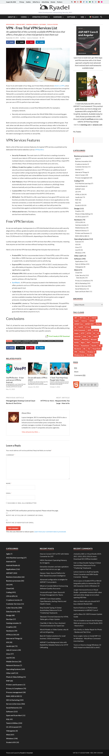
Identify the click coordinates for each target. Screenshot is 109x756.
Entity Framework (79, 330)
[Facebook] (83, 2)
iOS (76, 244)
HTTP (82, 333)
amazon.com (97, 125)
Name (9, 483)
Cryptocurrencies (81, 164)
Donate (53, 2)
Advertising (45, 2)
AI (88, 318)
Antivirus (84, 321)
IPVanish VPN (41, 341)
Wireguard (33, 343)
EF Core (87, 327)
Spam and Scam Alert (82, 291)
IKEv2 (34, 341)
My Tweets (77, 132)
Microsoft (94, 339)
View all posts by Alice (31, 432)
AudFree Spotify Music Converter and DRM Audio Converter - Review (86, 574)
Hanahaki (30, 753)
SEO (100, 346)
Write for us (36, 2)
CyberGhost (17, 341)
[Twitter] (72, 2)
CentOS (80, 327)
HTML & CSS (79, 194)
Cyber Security (20, 24)
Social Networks (80, 289)
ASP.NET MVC (89, 324)
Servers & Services (32, 24)
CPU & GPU (79, 222)
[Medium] (89, 2)
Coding (24, 17)
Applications (10, 24)
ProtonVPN (11, 343)
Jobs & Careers (80, 175)
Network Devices (81, 230)
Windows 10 (91, 352)
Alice (23, 38)
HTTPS (89, 333)
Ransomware (85, 346)
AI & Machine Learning (82, 183)
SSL (84, 349)
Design (76, 208)
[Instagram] (95, 2)
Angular (76, 321)
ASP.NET (78, 189)
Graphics (78, 211)
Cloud (77, 272)
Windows (78, 253)
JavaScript (78, 197)
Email (9, 493)
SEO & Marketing (81, 283)
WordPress (90, 355)
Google (76, 333)
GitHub (96, 330)
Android (78, 242)
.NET (75, 318)
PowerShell (95, 342)
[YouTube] (75, 2)
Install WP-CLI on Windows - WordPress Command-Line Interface (87, 638)
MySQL (76, 342)
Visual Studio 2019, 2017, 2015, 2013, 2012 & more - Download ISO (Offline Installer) (87, 556)
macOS (77, 250)
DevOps (78, 169)
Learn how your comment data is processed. (50, 532)
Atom (76, 372)
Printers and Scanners (82, 233)
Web (82, 17)
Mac (89, 336)
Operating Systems (40, 17)
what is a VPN (59, 86)
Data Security (80, 278)
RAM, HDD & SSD (81, 236)
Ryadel (22, 753)
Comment (10, 455)
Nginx (83, 342)
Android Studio (80, 186)
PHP (76, 200)
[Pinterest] (98, 2)
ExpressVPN (27, 341)
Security (94, 346)
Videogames (79, 267)
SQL (76, 203)
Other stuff (78, 256)
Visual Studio (96, 349)
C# (76, 192)
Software (71, 17)
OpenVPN (50, 341)
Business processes (81, 156)
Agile (77, 159)
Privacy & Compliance (82, 280)
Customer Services (81, 167)
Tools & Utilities (52, 24)
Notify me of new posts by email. (20, 522)
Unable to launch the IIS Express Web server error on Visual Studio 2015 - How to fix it (88, 623)
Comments (79, 375)
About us (11, 17)
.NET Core (82, 318)
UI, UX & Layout (80, 216)
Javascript (77, 336)
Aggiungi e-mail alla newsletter (21, 503)
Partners (59, 2)
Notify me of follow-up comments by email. (25, 515)
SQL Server (77, 349)
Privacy (21, 2)
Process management (82, 178)
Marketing (85, 339)
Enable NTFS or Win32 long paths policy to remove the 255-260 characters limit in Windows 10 (87, 583)
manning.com (85, 125)
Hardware (57, 17)
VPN (17, 343)
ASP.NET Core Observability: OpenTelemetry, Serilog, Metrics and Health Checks (53, 601)
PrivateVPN (59, 341)
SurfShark (16, 282)
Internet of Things (81, 172)
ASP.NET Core (78, 324)
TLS (89, 349)
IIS (94, 333)
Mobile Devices (80, 228)
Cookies (28, 2)
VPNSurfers (39, 150)
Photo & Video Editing (82, 214)
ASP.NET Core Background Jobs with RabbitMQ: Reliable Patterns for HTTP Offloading (54, 644)
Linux (77, 247)
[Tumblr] (92, 2)
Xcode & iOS (79, 205)
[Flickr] (101, 2)
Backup (98, 324)
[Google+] (78, 2)
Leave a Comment (32, 38)
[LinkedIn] (86, 2)
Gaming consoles (80, 225)
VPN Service (24, 343)
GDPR (89, 330)
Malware (77, 339)
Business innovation (81, 161)
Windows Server (79, 355)
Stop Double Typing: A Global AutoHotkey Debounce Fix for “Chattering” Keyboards (51, 610)
